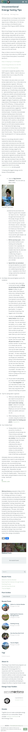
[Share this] (7, 538)
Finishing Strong (6, 584)
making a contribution (13, 716)
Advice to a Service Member (9, 580)
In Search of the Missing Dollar (10, 68)
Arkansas (3, 656)
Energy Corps (15, 14)
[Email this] (3, 538)
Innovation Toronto (19, 700)
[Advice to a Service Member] (14, 607)
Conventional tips (7, 167)
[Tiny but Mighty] (14, 645)
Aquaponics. (16, 422)
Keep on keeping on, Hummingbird (11, 61)
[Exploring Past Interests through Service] (14, 617)
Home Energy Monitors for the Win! (11, 64)
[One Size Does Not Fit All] (14, 636)
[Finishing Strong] (14, 626)
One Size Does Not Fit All (8, 586)
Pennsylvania (7, 656)
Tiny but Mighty (6, 588)
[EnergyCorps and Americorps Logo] (5, 2)
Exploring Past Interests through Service (13, 582)
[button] (23, 1)
